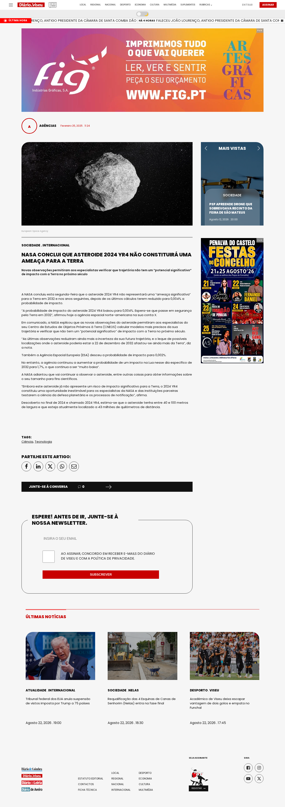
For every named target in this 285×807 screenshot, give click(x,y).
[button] (206, 148)
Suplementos (187, 4)
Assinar (268, 4)
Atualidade (36, 690)
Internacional (56, 245)
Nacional (110, 4)
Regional (95, 4)
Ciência (27, 441)
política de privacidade (112, 558)
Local (83, 4)
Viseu (214, 690)
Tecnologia (43, 441)
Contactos (86, 784)
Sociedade (30, 245)
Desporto (125, 4)
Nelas (133, 690)
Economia (140, 4)
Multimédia (170, 4)
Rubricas (204, 4)
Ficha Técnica (87, 790)
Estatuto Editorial (90, 778)
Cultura (154, 4)
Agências (47, 126)
